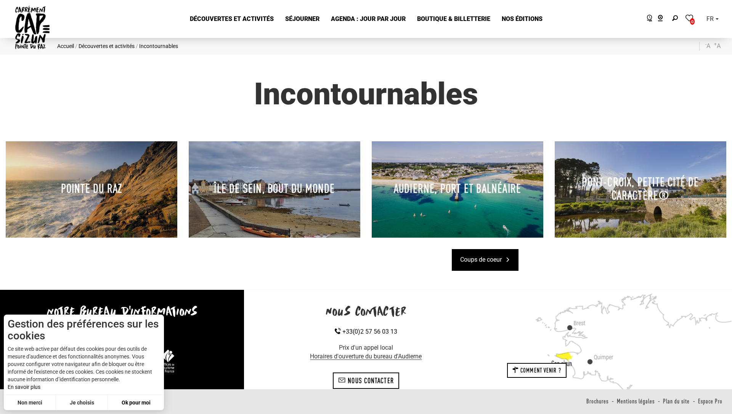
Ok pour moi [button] (136, 403)
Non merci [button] (30, 403)
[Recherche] (677, 19)
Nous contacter (370, 380)
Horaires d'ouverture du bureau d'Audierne (366, 356)
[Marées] (647, 19)
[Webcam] (664, 19)
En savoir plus (24, 387)
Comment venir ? (540, 370)
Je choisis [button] (82, 403)
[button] (231, 19)
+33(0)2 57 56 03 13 (369, 331)
